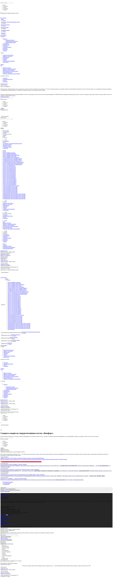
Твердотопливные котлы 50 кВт (10, 190)
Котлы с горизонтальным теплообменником (13, 163)
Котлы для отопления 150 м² (9, 169)
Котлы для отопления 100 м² (9, 166)
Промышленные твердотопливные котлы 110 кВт (14, 193)
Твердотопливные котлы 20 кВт (10, 186)
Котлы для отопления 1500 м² (9, 179)
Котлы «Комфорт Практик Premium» (11, 155)
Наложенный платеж (8, 79)
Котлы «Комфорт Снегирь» (9, 152)
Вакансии (5, 48)
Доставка (5, 78)
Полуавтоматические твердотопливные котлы (13, 162)
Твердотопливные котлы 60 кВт (10, 191)
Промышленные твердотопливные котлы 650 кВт (14, 198)
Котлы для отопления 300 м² (9, 172)
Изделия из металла (5, 24)
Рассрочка (5, 81)
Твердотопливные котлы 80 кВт (10, 192)
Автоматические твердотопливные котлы (12, 161)
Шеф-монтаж (6, 57)
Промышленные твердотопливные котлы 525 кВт (14, 197)
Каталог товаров (4, 518)
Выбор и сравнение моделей (9, 69)
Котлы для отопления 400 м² (9, 173)
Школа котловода (7, 67)
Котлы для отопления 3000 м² (9, 182)
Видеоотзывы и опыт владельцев (10, 71)
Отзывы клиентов (7, 47)
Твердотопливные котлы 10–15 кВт (11, 185)
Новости (5, 38)
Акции (2, 64)
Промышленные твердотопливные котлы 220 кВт (14, 195)
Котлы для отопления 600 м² (9, 176)
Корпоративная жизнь (11, 42)
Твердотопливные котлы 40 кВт (10, 189)
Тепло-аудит (6, 62)
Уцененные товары (5, 30)
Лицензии (5, 46)
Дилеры (5, 50)
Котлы (2, 19)
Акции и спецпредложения (7, 522)
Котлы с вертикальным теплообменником (12, 164)
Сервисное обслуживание (9, 61)
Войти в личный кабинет (6, 536)
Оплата (4, 80)
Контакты (5, 49)
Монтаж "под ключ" (7, 56)
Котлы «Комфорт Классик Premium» (11, 157)
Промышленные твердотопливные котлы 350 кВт (14, 196)
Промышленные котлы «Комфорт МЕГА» (12, 159)
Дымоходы (3, 33)
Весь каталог (3, 17)
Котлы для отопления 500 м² (9, 175)
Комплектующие (5, 27)
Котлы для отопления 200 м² (9, 170)
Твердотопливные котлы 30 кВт (10, 188)
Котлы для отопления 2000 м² (9, 181)
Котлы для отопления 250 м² (9, 171)
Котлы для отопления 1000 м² (9, 178)
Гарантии (5, 58)
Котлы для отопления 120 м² (9, 168)
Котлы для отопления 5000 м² (9, 183)
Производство (6, 44)
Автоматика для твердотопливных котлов (10, 22)
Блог (2, 65)
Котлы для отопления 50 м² (9, 165)
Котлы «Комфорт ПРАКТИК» (9, 153)
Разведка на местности (8, 55)
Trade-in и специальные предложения (11, 73)
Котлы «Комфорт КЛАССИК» (10, 156)
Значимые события (10, 40)
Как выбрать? (4, 35)
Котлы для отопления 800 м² (9, 177)
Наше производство (7, 72)
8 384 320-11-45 (4, 83)
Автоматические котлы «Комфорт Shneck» (12, 158)
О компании (6, 43)
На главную (3, 516)
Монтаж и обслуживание (8, 70)
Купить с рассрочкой (5, 491)
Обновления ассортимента (12, 41)
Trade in (5, 59)
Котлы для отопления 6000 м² (9, 184)
